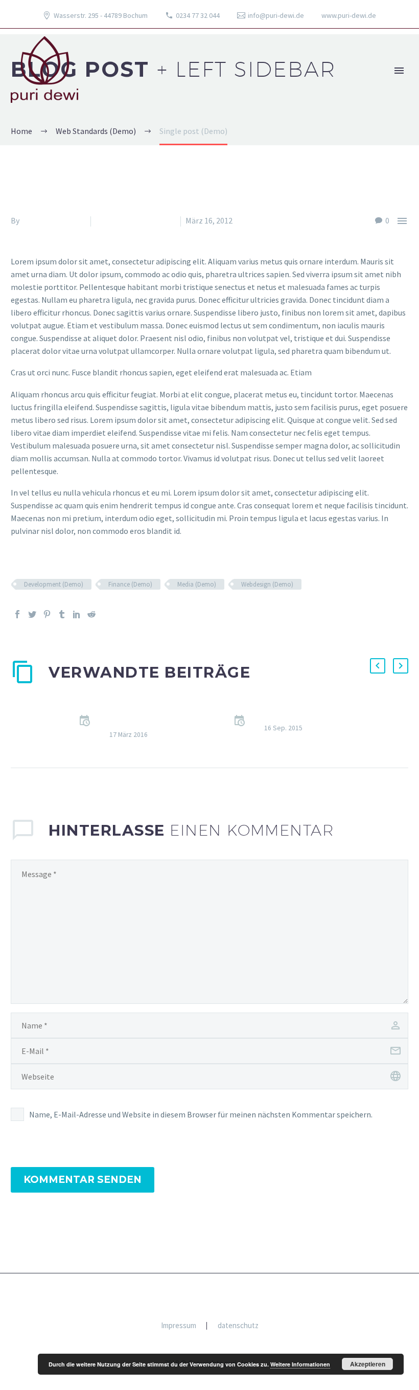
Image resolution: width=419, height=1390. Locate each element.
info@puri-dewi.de (276, 15)
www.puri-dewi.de (348, 15)
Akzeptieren (367, 1364)
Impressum (178, 1326)
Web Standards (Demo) (136, 220)
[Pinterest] (47, 614)
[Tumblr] (62, 614)
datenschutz (238, 1326)
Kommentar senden (83, 1179)
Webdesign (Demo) (267, 584)
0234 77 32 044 (198, 15)
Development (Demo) (53, 584)
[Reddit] (91, 614)
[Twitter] (32, 614)
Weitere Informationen (300, 1364)
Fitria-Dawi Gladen (53, 220)
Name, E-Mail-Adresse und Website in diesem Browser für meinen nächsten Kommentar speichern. (201, 1114)
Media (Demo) (196, 584)
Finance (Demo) (130, 584)
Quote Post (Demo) (298, 715)
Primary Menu (399, 70)
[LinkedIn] (77, 614)
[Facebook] (17, 614)
